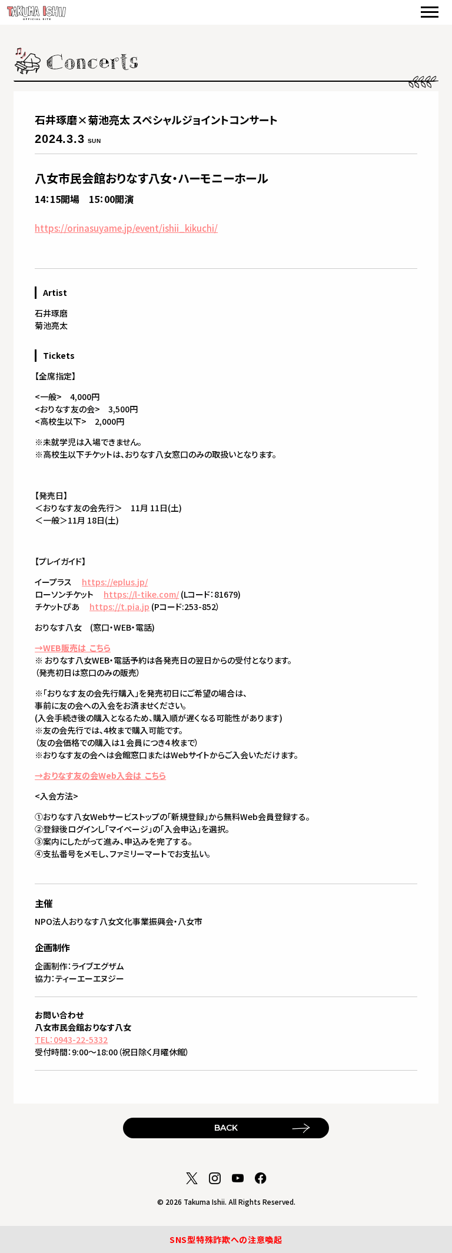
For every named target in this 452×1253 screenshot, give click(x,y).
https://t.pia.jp (119, 606)
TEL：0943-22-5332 (71, 1039)
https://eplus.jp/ (115, 582)
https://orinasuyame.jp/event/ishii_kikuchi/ (126, 228)
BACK (226, 1127)
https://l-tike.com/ (141, 594)
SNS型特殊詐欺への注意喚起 (226, 1239)
